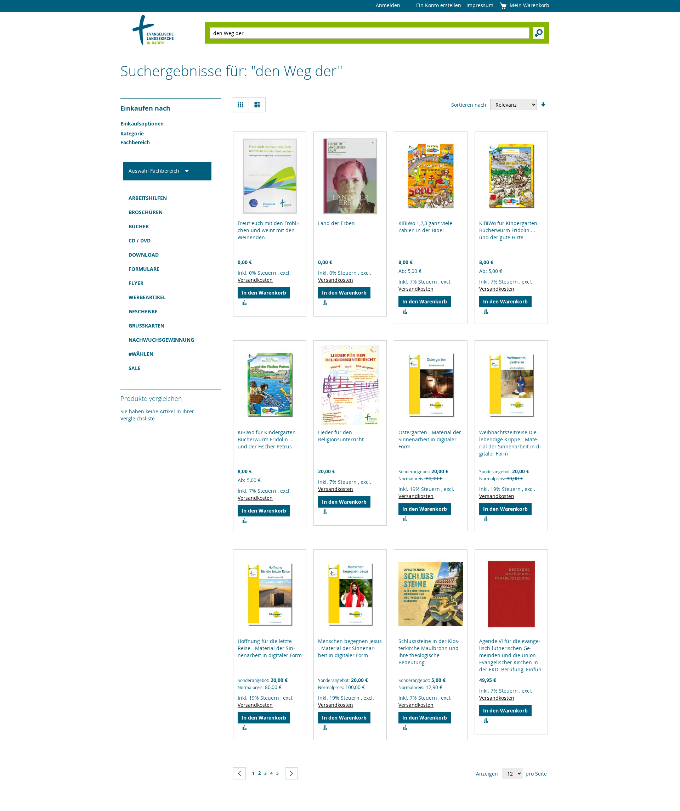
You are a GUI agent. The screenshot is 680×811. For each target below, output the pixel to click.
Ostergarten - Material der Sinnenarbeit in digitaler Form (429, 439)
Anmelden (388, 5)
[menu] (167, 283)
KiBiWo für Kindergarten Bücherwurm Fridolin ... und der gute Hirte (508, 230)
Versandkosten (255, 279)
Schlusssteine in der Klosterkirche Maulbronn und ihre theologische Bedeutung (429, 652)
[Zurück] (239, 773)
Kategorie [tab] (132, 133)
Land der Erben (336, 223)
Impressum (479, 5)
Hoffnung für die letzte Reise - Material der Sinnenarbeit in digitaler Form (270, 648)
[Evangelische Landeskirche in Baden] (153, 30)
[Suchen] (538, 33)
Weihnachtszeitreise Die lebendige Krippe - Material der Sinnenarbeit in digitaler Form (511, 443)
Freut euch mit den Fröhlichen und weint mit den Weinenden (269, 230)
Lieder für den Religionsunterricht (341, 436)
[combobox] (369, 33)
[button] (244, 302)
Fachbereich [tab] (135, 142)
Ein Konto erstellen (438, 5)
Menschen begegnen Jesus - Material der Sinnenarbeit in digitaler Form (350, 648)
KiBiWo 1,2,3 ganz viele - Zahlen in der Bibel (426, 227)
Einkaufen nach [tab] (145, 108)
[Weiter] (291, 773)
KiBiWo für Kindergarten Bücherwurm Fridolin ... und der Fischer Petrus (267, 439)
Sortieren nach (468, 104)
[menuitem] (167, 198)
